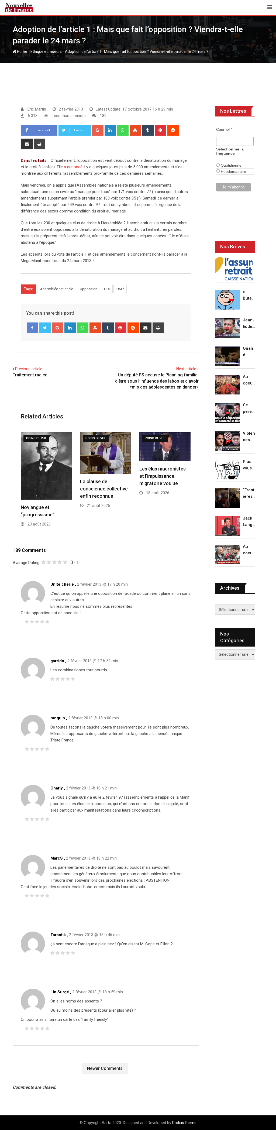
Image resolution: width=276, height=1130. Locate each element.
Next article (186, 368)
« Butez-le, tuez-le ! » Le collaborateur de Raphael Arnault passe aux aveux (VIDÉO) (249, 295)
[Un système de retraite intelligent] (234, 269)
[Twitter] (45, 327)
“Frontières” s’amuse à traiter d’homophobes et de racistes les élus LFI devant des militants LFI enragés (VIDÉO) (249, 493)
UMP (120, 289)
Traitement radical (31, 374)
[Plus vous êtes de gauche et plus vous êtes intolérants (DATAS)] (227, 469)
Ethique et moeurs (46, 51)
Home (21, 51)
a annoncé (73, 166)
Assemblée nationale (56, 289)
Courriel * (224, 129)
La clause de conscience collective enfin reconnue (104, 489)
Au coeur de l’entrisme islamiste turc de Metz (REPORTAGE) (249, 550)
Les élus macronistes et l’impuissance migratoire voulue (162, 476)
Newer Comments (105, 1068)
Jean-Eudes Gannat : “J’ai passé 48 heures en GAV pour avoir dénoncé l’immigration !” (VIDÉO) (249, 324)
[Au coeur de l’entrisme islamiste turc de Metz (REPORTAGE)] (227, 554)
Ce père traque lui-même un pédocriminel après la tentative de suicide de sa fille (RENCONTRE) (249, 409)
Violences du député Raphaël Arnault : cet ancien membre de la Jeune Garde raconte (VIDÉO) (249, 437)
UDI (107, 289)
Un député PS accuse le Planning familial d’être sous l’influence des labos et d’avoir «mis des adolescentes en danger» (157, 381)
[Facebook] (32, 327)
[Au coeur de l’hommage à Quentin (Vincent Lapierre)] (227, 384)
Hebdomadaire (233, 171)
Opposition (88, 289)
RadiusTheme (184, 1122)
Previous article (28, 368)
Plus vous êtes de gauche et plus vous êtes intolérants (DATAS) (249, 465)
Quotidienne (231, 165)
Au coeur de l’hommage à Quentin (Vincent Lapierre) (249, 380)
